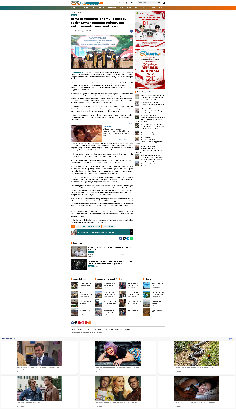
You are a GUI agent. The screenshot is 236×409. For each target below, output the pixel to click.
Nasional (74, 15)
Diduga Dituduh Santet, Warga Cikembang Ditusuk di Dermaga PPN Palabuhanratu (110, 311)
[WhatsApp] (131, 238)
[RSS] (89, 322)
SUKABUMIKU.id (77, 72)
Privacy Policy (91, 329)
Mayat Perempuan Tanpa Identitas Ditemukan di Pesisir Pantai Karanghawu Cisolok (152, 164)
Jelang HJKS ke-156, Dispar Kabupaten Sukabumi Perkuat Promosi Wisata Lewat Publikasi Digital (158, 311)
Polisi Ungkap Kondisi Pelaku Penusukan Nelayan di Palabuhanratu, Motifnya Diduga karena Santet (148, 149)
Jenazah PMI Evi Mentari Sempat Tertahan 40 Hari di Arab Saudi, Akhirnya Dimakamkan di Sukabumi (86, 311)
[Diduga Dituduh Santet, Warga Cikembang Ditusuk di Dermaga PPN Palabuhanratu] (98, 312)
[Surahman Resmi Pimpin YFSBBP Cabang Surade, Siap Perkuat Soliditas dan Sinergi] (98, 285)
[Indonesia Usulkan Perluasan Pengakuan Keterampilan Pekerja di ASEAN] (79, 251)
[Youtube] (86, 322)
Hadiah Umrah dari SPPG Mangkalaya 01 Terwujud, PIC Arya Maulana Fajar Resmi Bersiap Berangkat (153, 97)
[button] (159, 2)
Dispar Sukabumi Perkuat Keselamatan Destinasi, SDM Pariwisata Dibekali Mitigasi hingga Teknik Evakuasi (158, 284)
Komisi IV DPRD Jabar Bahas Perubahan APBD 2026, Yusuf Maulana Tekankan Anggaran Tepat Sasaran (149, 140)
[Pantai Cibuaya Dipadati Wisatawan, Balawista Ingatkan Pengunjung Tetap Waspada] (146, 303)
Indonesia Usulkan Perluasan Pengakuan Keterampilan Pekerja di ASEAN (152, 104)
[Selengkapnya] (92, 279)
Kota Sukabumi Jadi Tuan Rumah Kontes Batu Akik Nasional (133, 293)
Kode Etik (81, 329)
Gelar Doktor (82, 226)
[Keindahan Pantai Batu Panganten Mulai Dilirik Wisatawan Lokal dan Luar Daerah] (146, 294)
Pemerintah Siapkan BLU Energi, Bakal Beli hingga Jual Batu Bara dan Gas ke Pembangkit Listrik (110, 262)
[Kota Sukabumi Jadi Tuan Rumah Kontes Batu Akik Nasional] (122, 294)
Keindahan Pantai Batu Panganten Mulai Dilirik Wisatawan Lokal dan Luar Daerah (158, 293)
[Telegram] (127, 238)
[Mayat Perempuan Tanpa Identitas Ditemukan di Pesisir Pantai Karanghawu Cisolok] (98, 294)
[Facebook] (120, 238)
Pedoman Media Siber (115, 329)
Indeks (73, 329)
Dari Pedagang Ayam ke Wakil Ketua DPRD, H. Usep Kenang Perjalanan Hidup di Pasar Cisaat (134, 311)
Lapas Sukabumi (109, 226)
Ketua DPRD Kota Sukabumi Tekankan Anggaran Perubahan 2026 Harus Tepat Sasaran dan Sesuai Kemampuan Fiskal (150, 118)
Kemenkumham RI (94, 226)
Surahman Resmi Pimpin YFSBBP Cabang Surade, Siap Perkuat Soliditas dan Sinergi (151, 133)
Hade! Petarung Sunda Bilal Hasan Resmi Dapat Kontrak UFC (134, 284)
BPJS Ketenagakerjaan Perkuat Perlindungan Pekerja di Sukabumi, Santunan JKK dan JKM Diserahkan (152, 157)
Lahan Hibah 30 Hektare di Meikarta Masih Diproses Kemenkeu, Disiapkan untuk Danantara (152, 111)
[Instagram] (82, 322)
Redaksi (127, 329)
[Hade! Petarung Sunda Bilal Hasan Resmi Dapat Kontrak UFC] (122, 285)
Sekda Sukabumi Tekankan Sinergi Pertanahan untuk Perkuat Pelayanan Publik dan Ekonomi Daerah (153, 126)
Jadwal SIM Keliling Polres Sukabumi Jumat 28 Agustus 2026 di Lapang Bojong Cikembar (110, 302)
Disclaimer (101, 329)
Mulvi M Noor (78, 30)
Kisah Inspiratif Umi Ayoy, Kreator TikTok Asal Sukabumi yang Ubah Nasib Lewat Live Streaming (134, 302)
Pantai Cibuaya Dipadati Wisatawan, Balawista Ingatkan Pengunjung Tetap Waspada (158, 302)
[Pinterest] (79, 322)
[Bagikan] (131, 31)
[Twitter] (124, 238)
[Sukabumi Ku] (87, 3)
